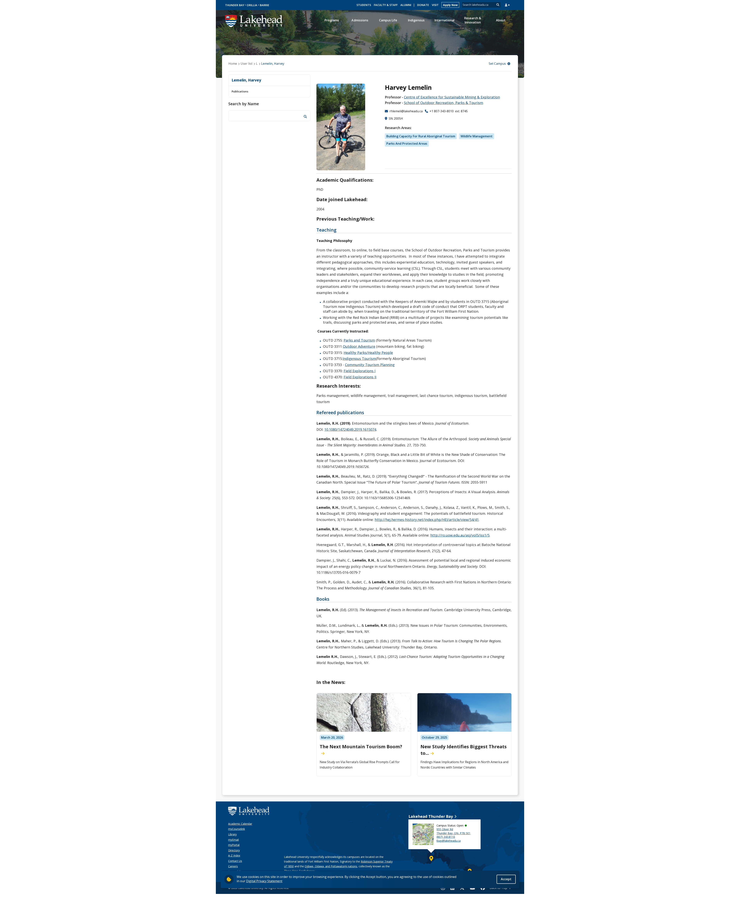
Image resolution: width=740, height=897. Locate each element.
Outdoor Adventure (359, 346)
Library (232, 834)
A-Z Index (234, 855)
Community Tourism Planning (370, 364)
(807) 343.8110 (445, 837)
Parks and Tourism (359, 340)
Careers (233, 866)
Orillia (252, 5)
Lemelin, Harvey (272, 63)
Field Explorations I (359, 371)
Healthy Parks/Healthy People (368, 352)
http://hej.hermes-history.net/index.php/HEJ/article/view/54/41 (427, 519)
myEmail (233, 840)
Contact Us (235, 861)
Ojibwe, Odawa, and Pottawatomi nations (331, 866)
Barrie (264, 5)
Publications (240, 91)
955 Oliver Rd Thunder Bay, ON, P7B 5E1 (453, 831)
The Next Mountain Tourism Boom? (361, 746)
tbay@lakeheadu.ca (448, 840)
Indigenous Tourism (359, 358)
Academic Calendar (240, 824)
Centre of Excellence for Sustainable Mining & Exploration (452, 97)
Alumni (405, 5)
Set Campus (497, 63)
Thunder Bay (234, 5)
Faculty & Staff (386, 5)
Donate (423, 5)
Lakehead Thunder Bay (431, 816)
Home (232, 63)
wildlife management (477, 136)
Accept (506, 879)
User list (246, 63)
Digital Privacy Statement (264, 881)
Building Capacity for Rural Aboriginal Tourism (420, 136)
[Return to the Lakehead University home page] (254, 20)
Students (364, 5)
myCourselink (236, 829)
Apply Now (450, 5)
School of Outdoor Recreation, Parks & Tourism (443, 102)
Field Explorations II (360, 377)
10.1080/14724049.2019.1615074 (350, 429)
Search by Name (243, 103)
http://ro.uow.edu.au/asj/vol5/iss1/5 (459, 535)
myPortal (234, 845)
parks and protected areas (406, 143)
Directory (234, 850)
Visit (435, 5)
